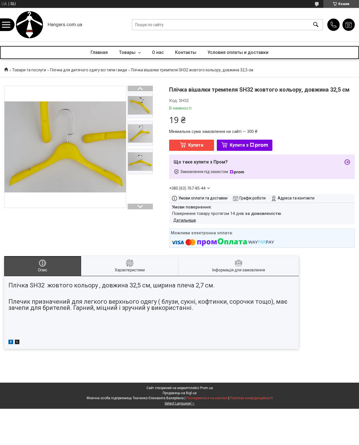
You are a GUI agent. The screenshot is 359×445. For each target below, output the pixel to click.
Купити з (239, 145)
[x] (17, 342)
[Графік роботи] (348, 25)
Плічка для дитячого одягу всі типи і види (88, 70)
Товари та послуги (29, 70)
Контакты (185, 52)
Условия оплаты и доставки (238, 52)
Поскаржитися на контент (206, 398)
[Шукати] (316, 25)
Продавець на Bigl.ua (180, 393)
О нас (158, 52)
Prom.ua (206, 388)
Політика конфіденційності (251, 398)
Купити (195, 145)
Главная (99, 52)
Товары (128, 52)
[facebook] (10, 342)
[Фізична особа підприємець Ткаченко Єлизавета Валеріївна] (29, 25)
